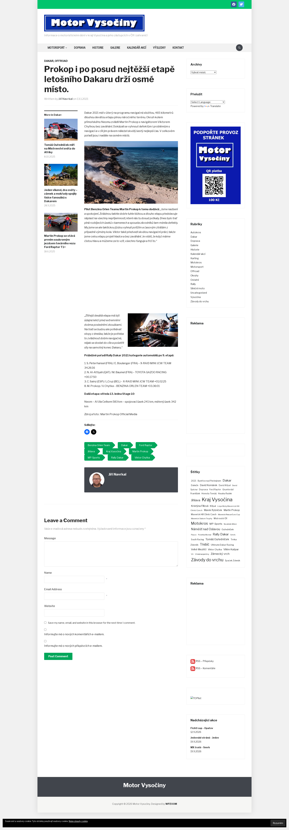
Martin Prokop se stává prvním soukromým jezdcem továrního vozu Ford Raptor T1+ (59, 241)
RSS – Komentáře (205, 668)
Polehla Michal (204, 535)
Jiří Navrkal (65, 98)
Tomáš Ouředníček (217, 539)
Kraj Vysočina (217, 499)
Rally (193, 284)
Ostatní (194, 279)
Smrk (232, 535)
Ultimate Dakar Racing (222, 545)
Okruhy (194, 275)
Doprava (79, 47)
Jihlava (195, 500)
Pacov (194, 535)
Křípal (213, 506)
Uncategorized (198, 292)
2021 (193, 481)
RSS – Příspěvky (204, 661)
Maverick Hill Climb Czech (203, 514)
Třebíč (204, 544)
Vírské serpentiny (202, 554)
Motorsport (56, 47)
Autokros (195, 232)
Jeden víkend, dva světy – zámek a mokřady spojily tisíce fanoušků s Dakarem (60, 195)
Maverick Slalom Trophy (201, 518)
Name (48, 572)
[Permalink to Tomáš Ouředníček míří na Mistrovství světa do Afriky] (61, 131)
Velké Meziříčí (198, 549)
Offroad (61, 61)
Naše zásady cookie (78, 821)
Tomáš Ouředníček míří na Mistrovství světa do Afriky (59, 148)
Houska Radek (225, 493)
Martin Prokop (232, 510)
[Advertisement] (131, 279)
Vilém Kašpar (231, 549)
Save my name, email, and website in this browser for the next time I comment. (91, 622)
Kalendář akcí (136, 47)
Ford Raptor (215, 489)
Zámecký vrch (220, 553)
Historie (98, 47)
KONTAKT (178, 47)
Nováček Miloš (230, 524)
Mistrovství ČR (220, 518)
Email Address (53, 589)
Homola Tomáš (209, 493)
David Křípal (225, 485)
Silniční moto (197, 288)
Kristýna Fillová (199, 505)
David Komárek (208, 485)
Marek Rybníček (213, 510)
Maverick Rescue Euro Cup (229, 514)
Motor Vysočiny (144, 785)
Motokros (196, 262)
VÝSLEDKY (159, 47)
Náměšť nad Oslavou (205, 529)
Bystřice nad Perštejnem (209, 481)
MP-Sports (215, 523)
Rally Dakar (221, 534)
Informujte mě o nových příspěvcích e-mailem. (73, 645)
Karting (194, 258)
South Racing (197, 539)
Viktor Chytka (215, 549)
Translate (215, 106)
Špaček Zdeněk (232, 560)
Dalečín (194, 485)
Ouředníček (228, 529)
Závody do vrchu (199, 301)
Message (50, 538)
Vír (192, 554)
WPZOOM (171, 803)
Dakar (49, 61)
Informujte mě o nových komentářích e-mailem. (74, 634)
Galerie (115, 47)
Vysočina (195, 297)
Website (49, 606)
